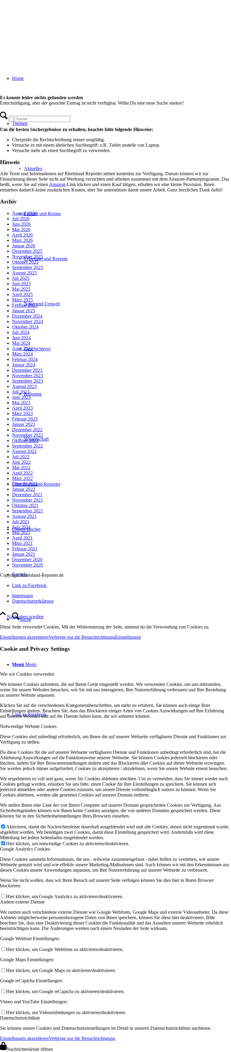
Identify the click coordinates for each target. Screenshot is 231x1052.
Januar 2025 (23, 310)
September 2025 (27, 267)
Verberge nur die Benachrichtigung (82, 637)
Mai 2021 (21, 532)
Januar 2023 (23, 424)
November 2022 (27, 435)
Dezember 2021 (27, 494)
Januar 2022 (23, 489)
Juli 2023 (20, 391)
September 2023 (27, 381)
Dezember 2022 (27, 429)
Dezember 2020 (27, 559)
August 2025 (24, 272)
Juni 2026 (21, 224)
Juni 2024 (21, 337)
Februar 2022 (25, 483)
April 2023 (22, 408)
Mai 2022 (21, 467)
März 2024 (22, 353)
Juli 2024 (20, 332)
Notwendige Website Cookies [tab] (28, 726)
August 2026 (24, 213)
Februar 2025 (25, 305)
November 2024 (27, 321)
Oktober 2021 (25, 505)
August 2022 (24, 451)
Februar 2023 (25, 418)
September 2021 (27, 510)
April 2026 (22, 234)
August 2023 (24, 386)
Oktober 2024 (25, 326)
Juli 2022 (20, 456)
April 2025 (22, 294)
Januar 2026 (23, 245)
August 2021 (24, 516)
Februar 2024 (25, 359)
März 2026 (22, 240)
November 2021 (27, 500)
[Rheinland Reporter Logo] (45, 28)
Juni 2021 (21, 527)
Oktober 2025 (25, 262)
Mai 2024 (21, 343)
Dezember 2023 (27, 370)
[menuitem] (121, 619)
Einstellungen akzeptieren (24, 637)
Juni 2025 (21, 283)
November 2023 (27, 375)
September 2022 (27, 445)
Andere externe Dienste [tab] (22, 901)
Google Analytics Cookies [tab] (25, 849)
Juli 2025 (20, 278)
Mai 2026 (21, 229)
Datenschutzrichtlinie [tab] (20, 1017)
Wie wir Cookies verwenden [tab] (27, 674)
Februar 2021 (25, 548)
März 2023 (22, 413)
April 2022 (22, 473)
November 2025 (27, 256)
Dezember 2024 (27, 316)
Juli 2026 (20, 218)
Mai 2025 (21, 289)
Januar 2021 (23, 554)
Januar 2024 (23, 364)
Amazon (57, 184)
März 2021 (22, 543)
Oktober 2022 (25, 440)
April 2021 (22, 537)
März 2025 (22, 299)
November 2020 (27, 564)
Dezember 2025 (27, 251)
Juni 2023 (21, 397)
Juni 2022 (21, 462)
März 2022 (22, 478)
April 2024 (22, 348)
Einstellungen (128, 637)
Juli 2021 (20, 521)
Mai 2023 (21, 402)
